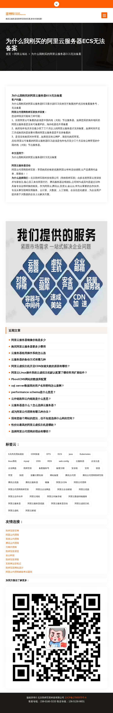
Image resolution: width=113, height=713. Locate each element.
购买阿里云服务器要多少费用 (28, 346)
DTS (48, 454)
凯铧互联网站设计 (14, 568)
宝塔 (87, 468)
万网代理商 (11, 547)
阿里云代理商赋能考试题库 (19, 572)
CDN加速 (35, 454)
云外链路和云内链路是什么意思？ (31, 398)
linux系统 (12, 461)
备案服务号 (44, 468)
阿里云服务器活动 (59, 503)
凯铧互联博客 (12, 559)
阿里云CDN (61, 482)
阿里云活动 (77, 76)
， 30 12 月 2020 (26, 76)
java (71, 454)
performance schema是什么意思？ (33, 392)
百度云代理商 (12, 539)
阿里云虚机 (13, 510)
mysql (26, 461)
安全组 (75, 468)
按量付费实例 (37, 475)
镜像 (47, 482)
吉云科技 (10, 555)
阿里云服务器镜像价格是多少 (28, 339)
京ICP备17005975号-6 (75, 697)
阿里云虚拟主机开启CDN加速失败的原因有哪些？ (40, 366)
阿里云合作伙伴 (15, 496)
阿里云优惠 (84, 489)
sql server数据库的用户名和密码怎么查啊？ (37, 385)
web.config (64, 461)
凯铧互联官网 (12, 530)
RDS (50, 461)
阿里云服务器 (14, 503)
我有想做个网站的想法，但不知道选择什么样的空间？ (43, 418)
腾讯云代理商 (12, 543)
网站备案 (54, 475)
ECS (60, 454)
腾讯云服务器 (32, 482)
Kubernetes (85, 454)
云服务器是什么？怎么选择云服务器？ (33, 405)
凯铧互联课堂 (12, 551)
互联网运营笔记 (13, 563)
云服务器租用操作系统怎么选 (28, 353)
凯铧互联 (28, 468)
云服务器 (80, 461)
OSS (38, 461)
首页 (8, 53)
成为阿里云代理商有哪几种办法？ (31, 411)
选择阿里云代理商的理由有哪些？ (31, 431)
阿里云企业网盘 (43, 489)
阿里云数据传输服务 (78, 496)
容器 (98, 468)
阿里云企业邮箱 (64, 489)
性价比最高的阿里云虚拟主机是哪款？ (33, 424)
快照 (21, 475)
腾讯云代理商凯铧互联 (93, 475)
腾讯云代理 (70, 475)
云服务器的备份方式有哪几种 (28, 359)
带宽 (10, 475)
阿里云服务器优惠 (36, 503)
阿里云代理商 (80, 482)
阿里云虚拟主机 (82, 503)
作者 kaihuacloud (47, 76)
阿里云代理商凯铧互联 (18, 489)
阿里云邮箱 (31, 510)
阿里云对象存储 (54, 496)
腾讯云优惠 (13, 482)
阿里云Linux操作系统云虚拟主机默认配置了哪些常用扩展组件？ (49, 372)
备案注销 (60, 468)
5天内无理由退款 (16, 454)
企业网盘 (12, 468)
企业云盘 (95, 461)
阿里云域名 (20, 53)
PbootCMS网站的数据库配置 (28, 379)
